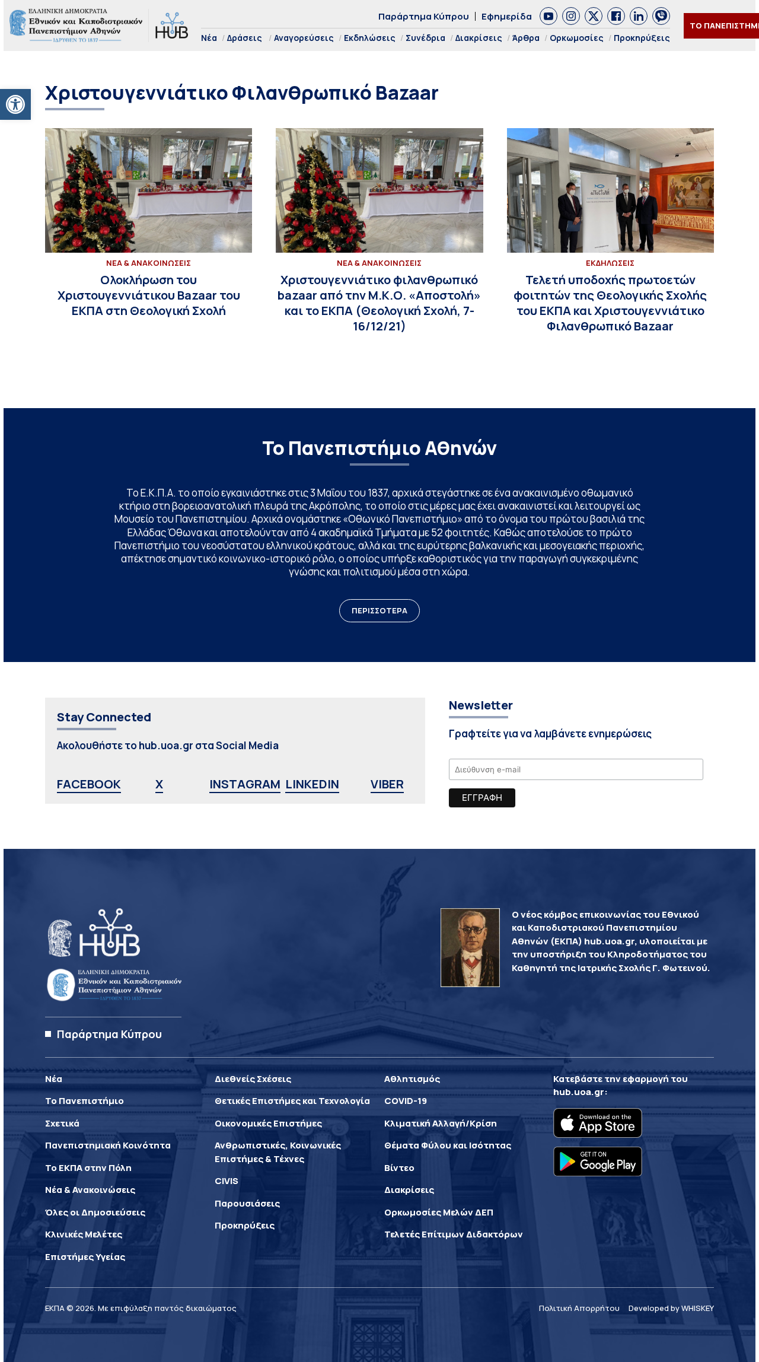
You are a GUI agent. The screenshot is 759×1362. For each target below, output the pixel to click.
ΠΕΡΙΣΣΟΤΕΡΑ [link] (379, 610)
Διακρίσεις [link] (478, 37)
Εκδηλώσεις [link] (370, 37)
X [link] (159, 784)
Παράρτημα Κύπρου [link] (423, 16)
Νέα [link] (209, 37)
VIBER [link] (387, 784)
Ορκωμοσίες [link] (577, 37)
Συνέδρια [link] (425, 37)
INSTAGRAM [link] (244, 784)
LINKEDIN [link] (312, 784)
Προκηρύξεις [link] (642, 37)
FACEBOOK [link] (89, 784)
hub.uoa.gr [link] (578, 1092)
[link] (15, 104)
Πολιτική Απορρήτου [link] (579, 1308)
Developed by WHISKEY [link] (671, 1308)
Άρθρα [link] (526, 37)
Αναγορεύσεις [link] (304, 37)
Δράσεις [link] (244, 37)
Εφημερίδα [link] (506, 16)
